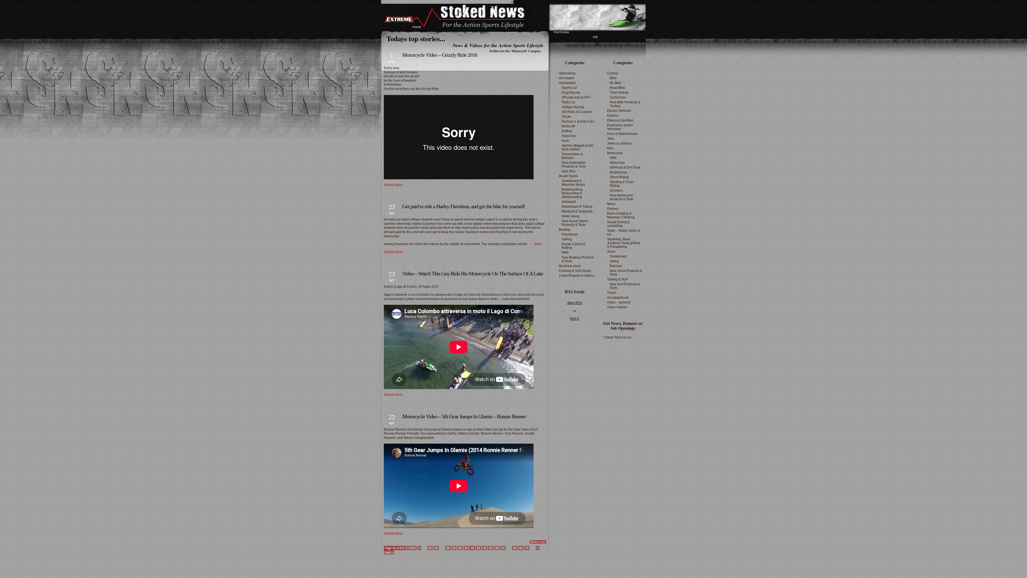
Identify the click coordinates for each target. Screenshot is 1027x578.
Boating (564, 229)
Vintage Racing (573, 107)
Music (611, 204)
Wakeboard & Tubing (577, 206)
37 (503, 548)
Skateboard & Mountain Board (573, 183)
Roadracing (618, 172)
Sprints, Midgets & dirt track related (577, 147)
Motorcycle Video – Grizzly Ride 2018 (439, 55)
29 (453, 548)
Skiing (614, 261)
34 (484, 548)
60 (520, 548)
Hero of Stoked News (622, 134)
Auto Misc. (569, 171)
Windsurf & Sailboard (577, 211)
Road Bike (617, 88)
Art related (566, 78)
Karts (565, 141)
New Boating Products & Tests (578, 259)
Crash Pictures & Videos (576, 275)
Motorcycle (615, 153)
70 (526, 548)
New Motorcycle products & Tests (622, 197)
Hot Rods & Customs (577, 112)
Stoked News (393, 185)
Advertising (567, 73)
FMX (613, 158)
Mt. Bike (615, 83)
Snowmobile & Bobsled (572, 156)
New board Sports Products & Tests (575, 223)
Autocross (569, 136)
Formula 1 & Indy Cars (578, 121)
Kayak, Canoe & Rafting (573, 246)
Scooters (616, 190)
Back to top (538, 541)
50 (514, 548)
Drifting (567, 131)
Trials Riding (619, 92)
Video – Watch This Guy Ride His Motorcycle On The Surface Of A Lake (472, 273)
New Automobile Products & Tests (574, 164)
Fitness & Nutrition (620, 120)
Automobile (567, 83)
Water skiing (571, 216)
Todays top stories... (415, 38)
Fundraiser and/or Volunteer (620, 127)
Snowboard (618, 256)
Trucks (566, 117)
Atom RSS (574, 303)
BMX (613, 78)
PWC (565, 252)
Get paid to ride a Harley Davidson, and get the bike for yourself (463, 206)
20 (436, 548)
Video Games (617, 307)
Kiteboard (569, 202)
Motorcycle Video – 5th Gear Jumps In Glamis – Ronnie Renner (464, 416)
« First (411, 548)
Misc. (611, 148)
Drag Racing (571, 92)
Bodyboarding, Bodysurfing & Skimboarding (572, 193)
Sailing (567, 239)
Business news (570, 266)
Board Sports (568, 176)
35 (490, 548)
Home (416, 27)
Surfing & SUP (617, 279)
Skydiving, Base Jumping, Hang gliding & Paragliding (623, 243)
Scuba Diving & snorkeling (618, 224)
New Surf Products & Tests (625, 286)
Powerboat (569, 234)
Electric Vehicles (619, 111)
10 (430, 548)
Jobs (610, 138)
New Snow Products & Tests (626, 272)
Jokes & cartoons (619, 143)
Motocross (617, 163)
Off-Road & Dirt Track (625, 167)
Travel (611, 293)
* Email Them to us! (617, 337)
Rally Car (568, 102)
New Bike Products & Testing (625, 104)
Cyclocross (618, 97)
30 (460, 548)
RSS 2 (574, 319)
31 (466, 548)
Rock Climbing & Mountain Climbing (621, 215)
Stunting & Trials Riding (622, 184)
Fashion (613, 115)
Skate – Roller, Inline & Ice (623, 232)
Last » (389, 552)
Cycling (612, 73)
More (538, 244)
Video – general (618, 302)
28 (447, 548)
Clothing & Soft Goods (575, 271)
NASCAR (568, 126)
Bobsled (616, 266)
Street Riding (619, 177)
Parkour (613, 209)
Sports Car (569, 88)
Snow (611, 251)
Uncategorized (618, 297)
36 (497, 548)
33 (478, 548)
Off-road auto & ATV (576, 97)
